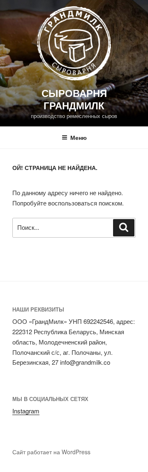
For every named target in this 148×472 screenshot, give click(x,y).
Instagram (25, 410)
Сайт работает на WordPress (51, 452)
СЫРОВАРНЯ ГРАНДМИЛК (74, 99)
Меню (78, 137)
